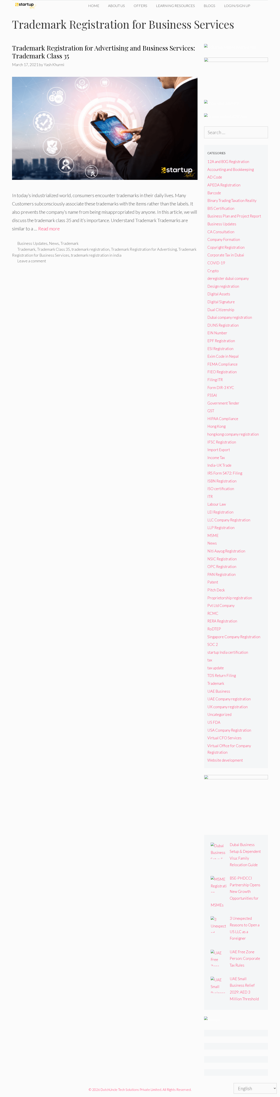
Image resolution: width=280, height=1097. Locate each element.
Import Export (218, 449)
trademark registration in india (96, 255)
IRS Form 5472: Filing (224, 473)
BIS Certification (220, 208)
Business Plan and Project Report (234, 216)
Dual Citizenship (220, 309)
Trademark (69, 243)
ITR (210, 496)
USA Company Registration (229, 730)
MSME (213, 535)
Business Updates (32, 243)
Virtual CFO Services (224, 738)
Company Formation (223, 239)
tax (209, 660)
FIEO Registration (222, 372)
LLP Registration (220, 527)
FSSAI (212, 395)
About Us (116, 6)
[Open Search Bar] (261, 5)
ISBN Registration (221, 481)
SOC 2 (212, 644)
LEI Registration (220, 512)
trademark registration (90, 249)
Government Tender (223, 403)
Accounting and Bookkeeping (230, 169)
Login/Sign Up (237, 6)
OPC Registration (221, 566)
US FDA (213, 722)
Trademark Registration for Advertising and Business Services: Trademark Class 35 (103, 52)
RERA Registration (222, 621)
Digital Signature (221, 302)
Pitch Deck (216, 590)
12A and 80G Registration (228, 161)
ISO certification (220, 488)
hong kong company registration (233, 434)
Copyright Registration (226, 247)
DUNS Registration (223, 325)
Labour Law (216, 504)
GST (210, 410)
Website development (225, 760)
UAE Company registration (229, 699)
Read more (49, 228)
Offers (140, 6)
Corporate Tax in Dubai (225, 255)
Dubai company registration (229, 317)
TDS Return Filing (221, 675)
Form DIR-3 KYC (220, 387)
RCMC (212, 613)
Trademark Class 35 (53, 249)
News (54, 243)
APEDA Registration (223, 185)
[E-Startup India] (26, 5)
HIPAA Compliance (222, 418)
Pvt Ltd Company (220, 605)
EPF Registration (221, 340)
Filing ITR (215, 379)
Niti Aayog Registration (226, 551)
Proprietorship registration (229, 598)
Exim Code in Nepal (223, 356)
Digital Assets (218, 294)
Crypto (213, 270)
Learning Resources (175, 6)
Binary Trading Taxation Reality (231, 200)
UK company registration (227, 706)
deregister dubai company (228, 278)
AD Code (214, 177)
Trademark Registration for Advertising (144, 249)
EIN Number (217, 333)
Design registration (223, 286)
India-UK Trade (219, 465)
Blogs (209, 6)
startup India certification (227, 652)
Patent (212, 582)
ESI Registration (220, 348)
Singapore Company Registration (233, 636)
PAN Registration (221, 574)
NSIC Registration (222, 559)
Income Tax (216, 457)
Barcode (214, 193)
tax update (215, 668)
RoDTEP (214, 629)
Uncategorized (219, 714)
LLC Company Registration (228, 520)
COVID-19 (216, 263)
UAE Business (218, 691)
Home (93, 6)
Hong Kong (216, 426)
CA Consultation (220, 232)
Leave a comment (31, 260)
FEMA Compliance (222, 364)
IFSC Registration (221, 442)
